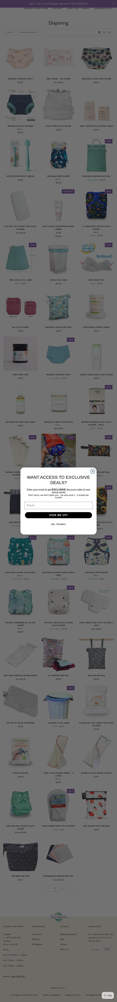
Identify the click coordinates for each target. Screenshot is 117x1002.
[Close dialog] (92, 471)
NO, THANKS (58, 524)
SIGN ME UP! (58, 515)
